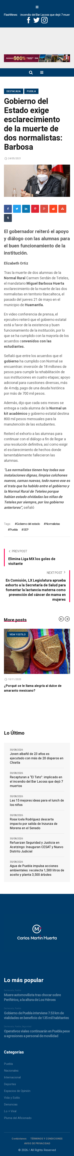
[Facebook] (8, 209)
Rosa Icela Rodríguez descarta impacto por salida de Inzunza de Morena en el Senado (33, 824)
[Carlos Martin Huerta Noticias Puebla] (37, 42)
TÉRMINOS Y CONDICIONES (46, 1138)
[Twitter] (17, 209)
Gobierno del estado (28, 524)
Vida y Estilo (12, 1097)
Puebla (31, 91)
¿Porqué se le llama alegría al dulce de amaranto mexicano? (33, 688)
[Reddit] (53, 209)
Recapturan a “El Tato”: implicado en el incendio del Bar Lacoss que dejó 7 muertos (36, 781)
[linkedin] (26, 209)
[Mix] (62, 209)
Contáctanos (19, 1138)
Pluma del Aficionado (18, 1118)
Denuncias (11, 1104)
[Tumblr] (8, 218)
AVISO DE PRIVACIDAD (37, 1143)
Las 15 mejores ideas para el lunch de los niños (37, 802)
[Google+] (44, 209)
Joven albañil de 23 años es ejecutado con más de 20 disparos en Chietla (36, 758)
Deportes (10, 1084)
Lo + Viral (10, 1111)
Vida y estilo (17, 634)
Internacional (12, 1077)
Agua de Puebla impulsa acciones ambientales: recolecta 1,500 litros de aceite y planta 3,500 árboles (37, 870)
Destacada (14, 91)
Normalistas (53, 524)
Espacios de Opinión (17, 1091)
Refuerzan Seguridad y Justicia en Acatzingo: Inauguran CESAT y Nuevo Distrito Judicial (36, 847)
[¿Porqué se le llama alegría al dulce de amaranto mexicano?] (37, 651)
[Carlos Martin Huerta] (37, 935)
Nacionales (11, 1070)
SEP (25, 529)
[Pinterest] (35, 209)
